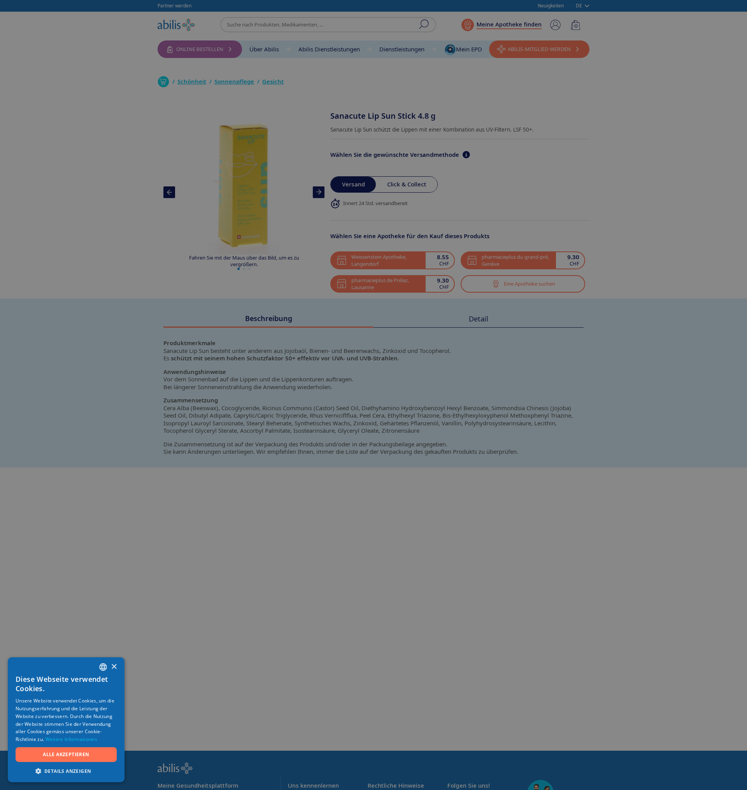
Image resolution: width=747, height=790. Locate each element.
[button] (66, 770)
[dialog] (373, 395)
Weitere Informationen (71, 739)
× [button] (114, 667)
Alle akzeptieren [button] (66, 754)
